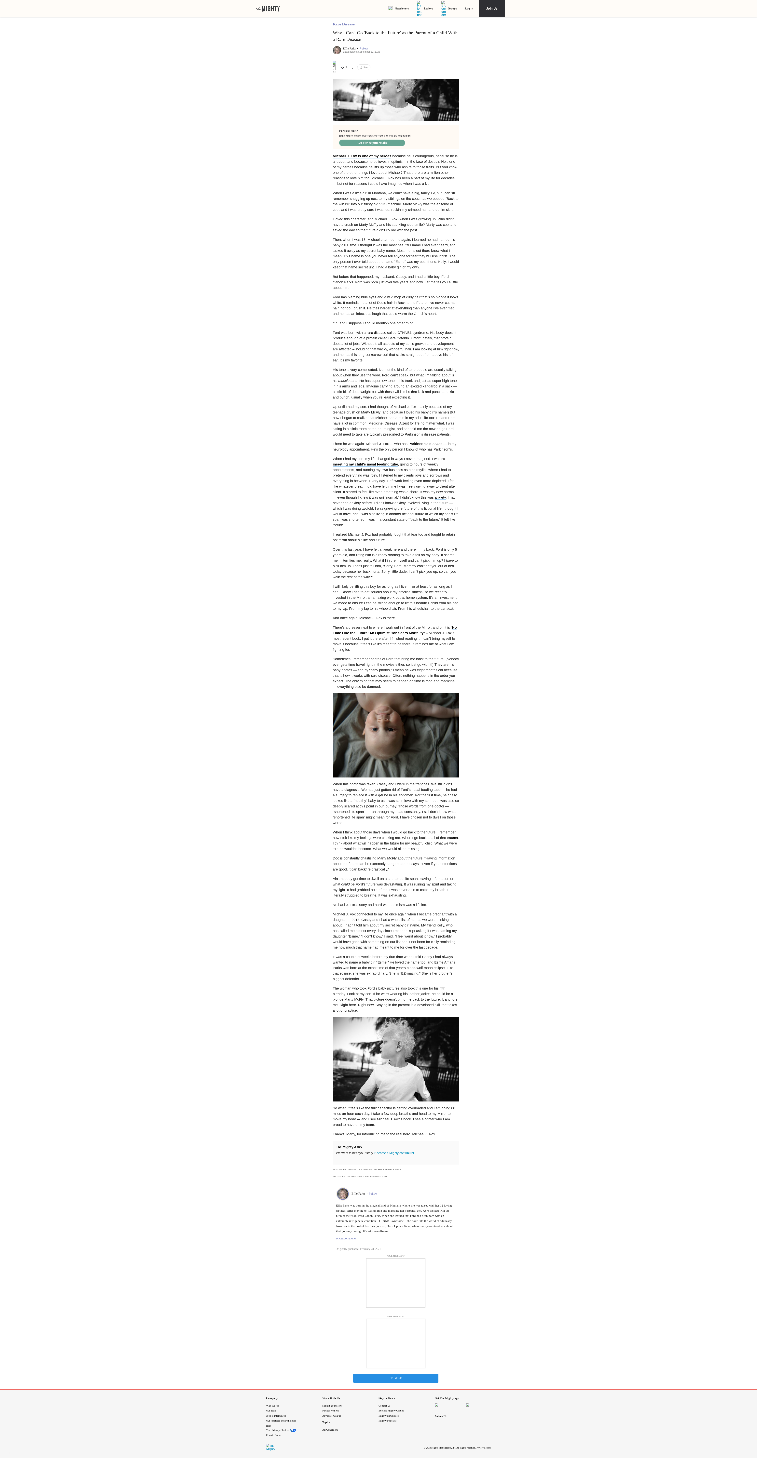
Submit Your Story (332, 1405)
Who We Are (272, 1405)
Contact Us (384, 1405)
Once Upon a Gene (389, 1169)
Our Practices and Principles (281, 1420)
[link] (268, 8)
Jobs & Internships (276, 1415)
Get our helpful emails (372, 142)
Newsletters (402, 8)
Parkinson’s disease (425, 444)
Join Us (492, 8)
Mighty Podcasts (387, 1420)
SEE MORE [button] (396, 1378)
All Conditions (330, 1429)
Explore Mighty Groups (391, 1410)
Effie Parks (349, 48)
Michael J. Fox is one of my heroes (362, 156)
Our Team (271, 1410)
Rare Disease (344, 24)
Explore (428, 8)
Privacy (480, 1447)
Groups (452, 8)
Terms (488, 1447)
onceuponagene (346, 1238)
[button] (364, 48)
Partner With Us (330, 1410)
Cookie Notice (274, 1435)
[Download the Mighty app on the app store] (449, 1407)
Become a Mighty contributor (394, 1153)
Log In (469, 8)
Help (268, 1425)
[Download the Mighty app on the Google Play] (480, 1407)
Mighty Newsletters (388, 1415)
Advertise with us (331, 1415)
